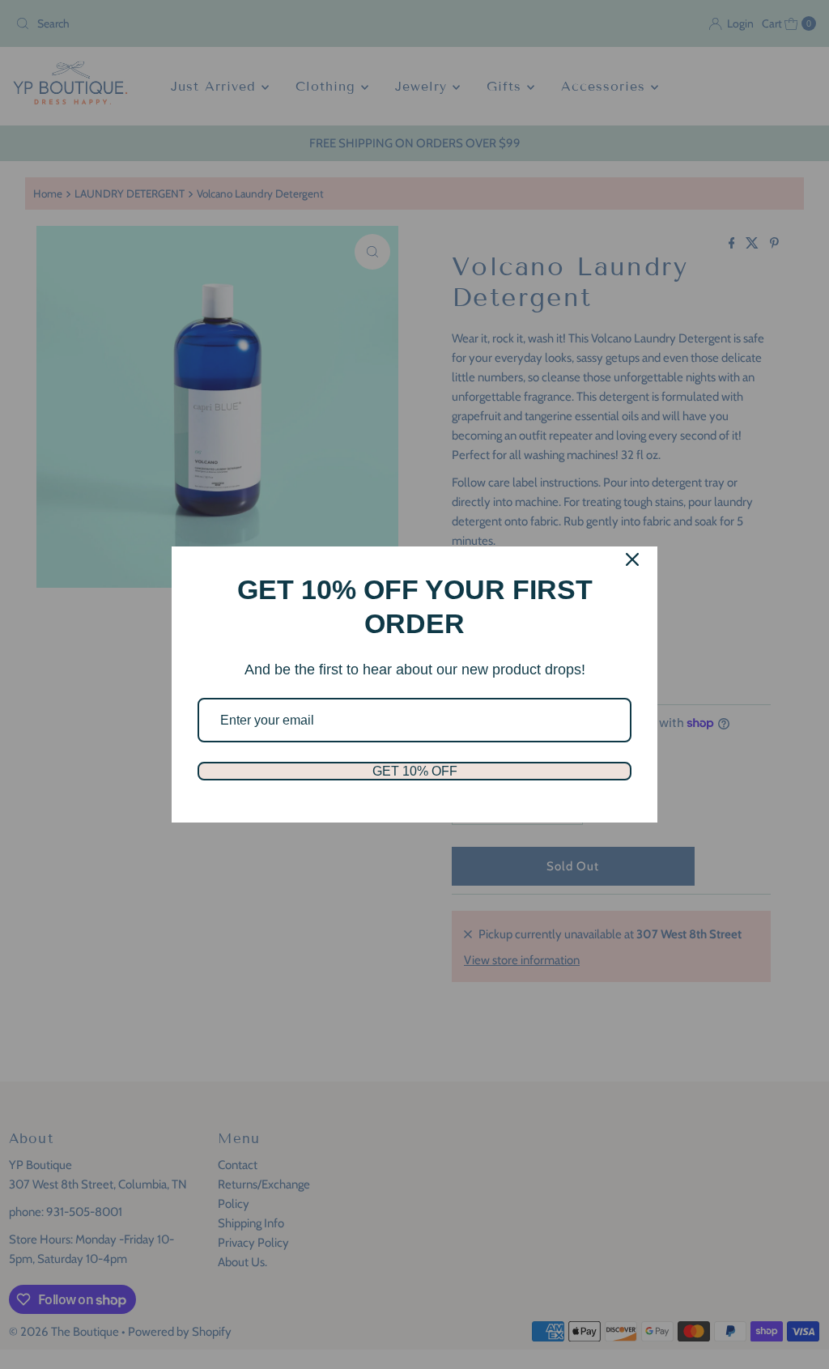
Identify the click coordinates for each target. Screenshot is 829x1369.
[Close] (632, 559)
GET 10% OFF (414, 771)
